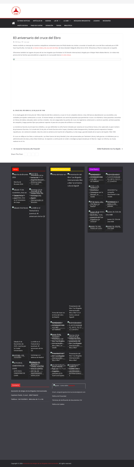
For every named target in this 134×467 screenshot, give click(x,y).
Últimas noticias (23, 21)
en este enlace (66, 55)
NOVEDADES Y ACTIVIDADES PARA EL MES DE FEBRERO (58, 326)
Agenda (48, 21)
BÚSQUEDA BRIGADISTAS (82, 21)
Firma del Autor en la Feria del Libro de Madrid (58, 315)
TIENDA (58, 25)
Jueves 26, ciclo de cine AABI (113, 227)
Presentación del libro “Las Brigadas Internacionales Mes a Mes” (58, 357)
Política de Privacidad (59, 396)
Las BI (56, 21)
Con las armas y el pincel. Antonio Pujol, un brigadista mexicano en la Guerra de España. (58, 369)
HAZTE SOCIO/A (22, 25)
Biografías (107, 21)
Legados (96, 21)
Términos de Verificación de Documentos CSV (67, 400)
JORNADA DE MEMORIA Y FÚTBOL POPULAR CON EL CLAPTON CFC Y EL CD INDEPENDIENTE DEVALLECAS (37, 368)
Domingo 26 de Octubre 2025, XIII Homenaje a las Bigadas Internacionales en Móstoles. (37, 196)
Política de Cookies (58, 404)
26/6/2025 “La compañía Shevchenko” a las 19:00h (113, 193)
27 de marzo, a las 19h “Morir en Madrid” (96, 204)
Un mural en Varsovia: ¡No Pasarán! (26, 149)
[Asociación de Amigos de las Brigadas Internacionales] (13, 23)
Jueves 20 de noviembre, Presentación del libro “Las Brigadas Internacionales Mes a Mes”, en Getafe (58, 341)
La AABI (66, 21)
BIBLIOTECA (68, 25)
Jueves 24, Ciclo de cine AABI (113, 220)
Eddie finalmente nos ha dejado (109, 149)
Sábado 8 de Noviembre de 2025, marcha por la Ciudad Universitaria (20, 346)
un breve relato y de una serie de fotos (45, 48)
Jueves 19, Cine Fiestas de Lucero (96, 227)
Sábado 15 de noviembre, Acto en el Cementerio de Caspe (19, 199)
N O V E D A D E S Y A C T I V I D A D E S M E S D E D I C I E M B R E (75, 326)
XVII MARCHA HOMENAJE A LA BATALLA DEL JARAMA (113, 203)
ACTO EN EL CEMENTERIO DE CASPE (19, 373)
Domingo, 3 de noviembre (19, 356)
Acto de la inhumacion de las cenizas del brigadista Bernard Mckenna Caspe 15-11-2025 (37, 178)
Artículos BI (37, 21)
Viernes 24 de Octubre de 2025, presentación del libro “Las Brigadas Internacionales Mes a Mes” (75, 342)
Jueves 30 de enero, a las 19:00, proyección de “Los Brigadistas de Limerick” (96, 217)
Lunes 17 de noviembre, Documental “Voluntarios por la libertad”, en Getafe (96, 191)
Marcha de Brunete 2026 (18, 183)
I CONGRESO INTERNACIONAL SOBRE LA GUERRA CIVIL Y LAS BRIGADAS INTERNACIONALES (75, 368)
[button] (59, 20)
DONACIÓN (49, 25)
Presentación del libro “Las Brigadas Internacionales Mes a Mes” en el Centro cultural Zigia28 (75, 311)
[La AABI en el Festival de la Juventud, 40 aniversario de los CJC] (37, 280)
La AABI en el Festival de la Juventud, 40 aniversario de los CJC (37, 346)
